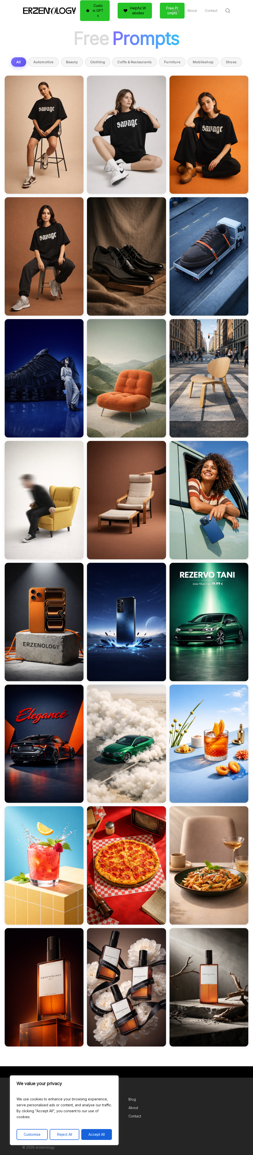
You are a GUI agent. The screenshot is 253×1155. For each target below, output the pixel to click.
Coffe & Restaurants (134, 62)
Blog (132, 1099)
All (18, 62)
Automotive (43, 62)
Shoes (231, 62)
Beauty (72, 62)
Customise (32, 1134)
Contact (134, 1116)
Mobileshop (203, 62)
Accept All (96, 1134)
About (133, 1108)
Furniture (172, 62)
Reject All (64, 1134)
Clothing (97, 62)
